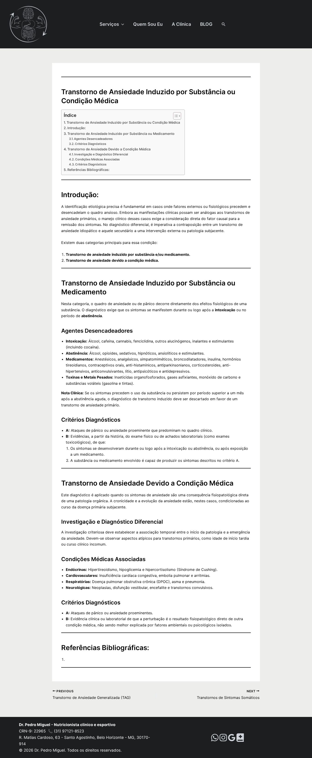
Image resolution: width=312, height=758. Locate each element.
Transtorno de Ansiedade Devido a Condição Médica (109, 149)
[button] (121, 24)
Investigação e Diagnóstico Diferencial (101, 154)
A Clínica (181, 24)
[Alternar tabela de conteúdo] (175, 116)
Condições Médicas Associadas (97, 159)
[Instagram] (223, 737)
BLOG (206, 24)
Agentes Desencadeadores (93, 139)
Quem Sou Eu (148, 24)
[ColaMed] (240, 737)
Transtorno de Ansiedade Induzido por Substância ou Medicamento (121, 134)
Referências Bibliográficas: (88, 170)
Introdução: (76, 128)
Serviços (109, 24)
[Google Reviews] (231, 737)
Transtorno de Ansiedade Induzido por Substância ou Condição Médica (123, 122)
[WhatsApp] (215, 737)
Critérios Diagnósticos (90, 144)
